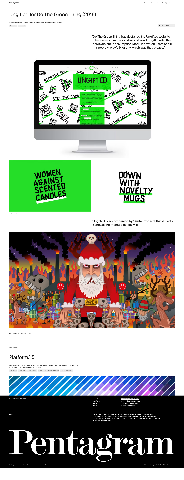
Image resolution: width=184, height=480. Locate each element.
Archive (172, 3)
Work (140, 3)
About (146, 3)
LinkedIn (22, 465)
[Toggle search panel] (166, 3)
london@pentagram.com (130, 399)
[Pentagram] (14, 3)
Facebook (34, 465)
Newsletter (44, 465)
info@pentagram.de (128, 406)
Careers (53, 465)
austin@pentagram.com (129, 403)
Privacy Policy (149, 465)
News (153, 3)
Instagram (13, 465)
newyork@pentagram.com (130, 401)
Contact (160, 3)
